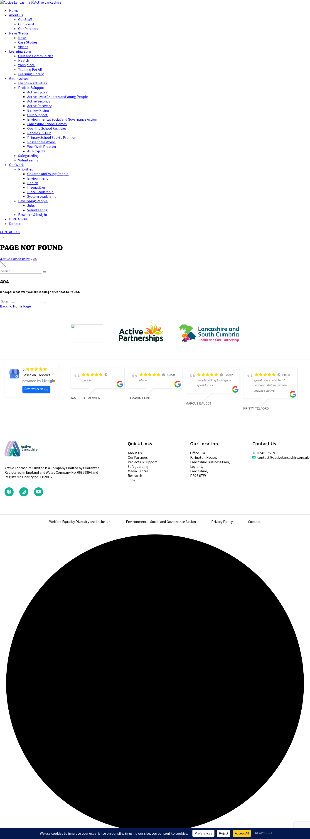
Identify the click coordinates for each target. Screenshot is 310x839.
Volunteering (28, 160)
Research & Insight (32, 214)
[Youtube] (38, 491)
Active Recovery (39, 105)
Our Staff (25, 19)
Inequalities (36, 187)
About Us (16, 15)
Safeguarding (28, 155)
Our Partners (28, 28)
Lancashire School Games (47, 124)
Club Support (37, 114)
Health (23, 60)
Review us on (33, 389)
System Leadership (42, 196)
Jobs (31, 205)
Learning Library (31, 74)
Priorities (25, 169)
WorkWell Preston (41, 146)
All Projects (36, 151)
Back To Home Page (15, 306)
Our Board (26, 24)
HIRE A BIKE (18, 219)
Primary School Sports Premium (52, 137)
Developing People (33, 201)
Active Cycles (37, 92)
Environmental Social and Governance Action (62, 119)
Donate (15, 223)
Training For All (30, 69)
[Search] (44, 272)
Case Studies (27, 42)
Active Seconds (38, 101)
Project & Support (32, 87)
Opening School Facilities (46, 128)
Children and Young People (48, 173)
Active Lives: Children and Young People (57, 96)
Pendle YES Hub (39, 133)
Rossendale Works (41, 142)
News (22, 37)
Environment (37, 178)
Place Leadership (40, 192)
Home (14, 10)
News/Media (18, 33)
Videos (23, 46)
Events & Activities (32, 83)
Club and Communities (35, 56)
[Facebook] (9, 491)
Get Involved (19, 78)
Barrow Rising (38, 110)
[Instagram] (23, 491)
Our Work (16, 164)
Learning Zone (20, 51)
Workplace (26, 65)
